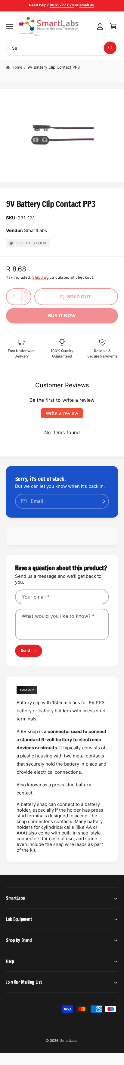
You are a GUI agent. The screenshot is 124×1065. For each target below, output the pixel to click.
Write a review (62, 413)
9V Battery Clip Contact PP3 (53, 67)
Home (17, 67)
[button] (9, 26)
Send (25, 650)
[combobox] (62, 48)
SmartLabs (68, 1041)
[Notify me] (102, 501)
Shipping (40, 277)
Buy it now (62, 315)
